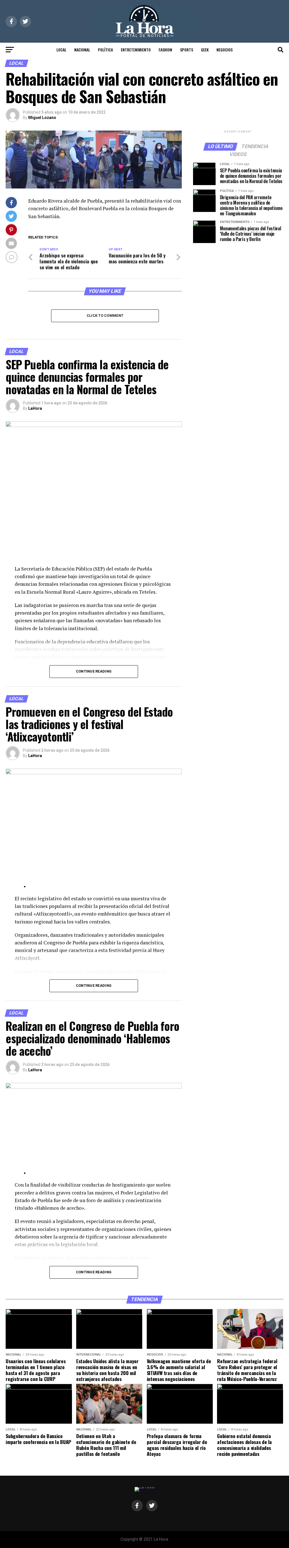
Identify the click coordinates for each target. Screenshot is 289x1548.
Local (61, 50)
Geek (205, 50)
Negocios (224, 50)
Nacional (82, 50)
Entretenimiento (136, 50)
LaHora (35, 408)
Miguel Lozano (42, 117)
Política (105, 50)
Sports (186, 50)
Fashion (165, 50)
